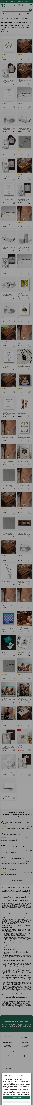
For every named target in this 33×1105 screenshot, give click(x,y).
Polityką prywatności (12, 1083)
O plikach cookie (19, 1075)
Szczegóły (11, 1075)
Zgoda (5, 1075)
